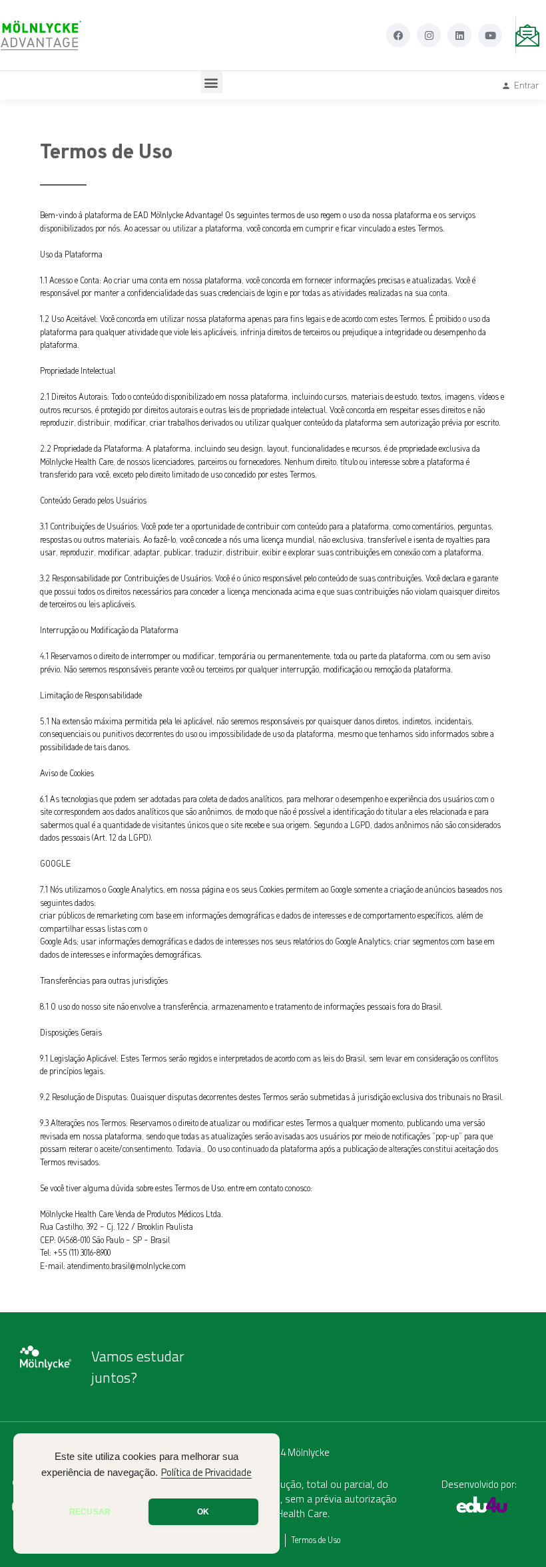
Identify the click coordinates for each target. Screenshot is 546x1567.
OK (203, 1511)
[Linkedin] (459, 35)
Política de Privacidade (206, 1472)
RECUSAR (90, 1511)
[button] (211, 82)
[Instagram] (429, 35)
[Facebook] (398, 35)
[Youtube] (490, 35)
